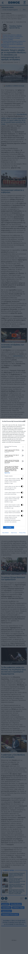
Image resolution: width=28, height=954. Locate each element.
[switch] (22, 450)
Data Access (14, 532)
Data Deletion (5, 532)
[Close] (25, 421)
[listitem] (14, 447)
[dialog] (14, 477)
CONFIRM (8, 527)
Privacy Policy (22, 532)
